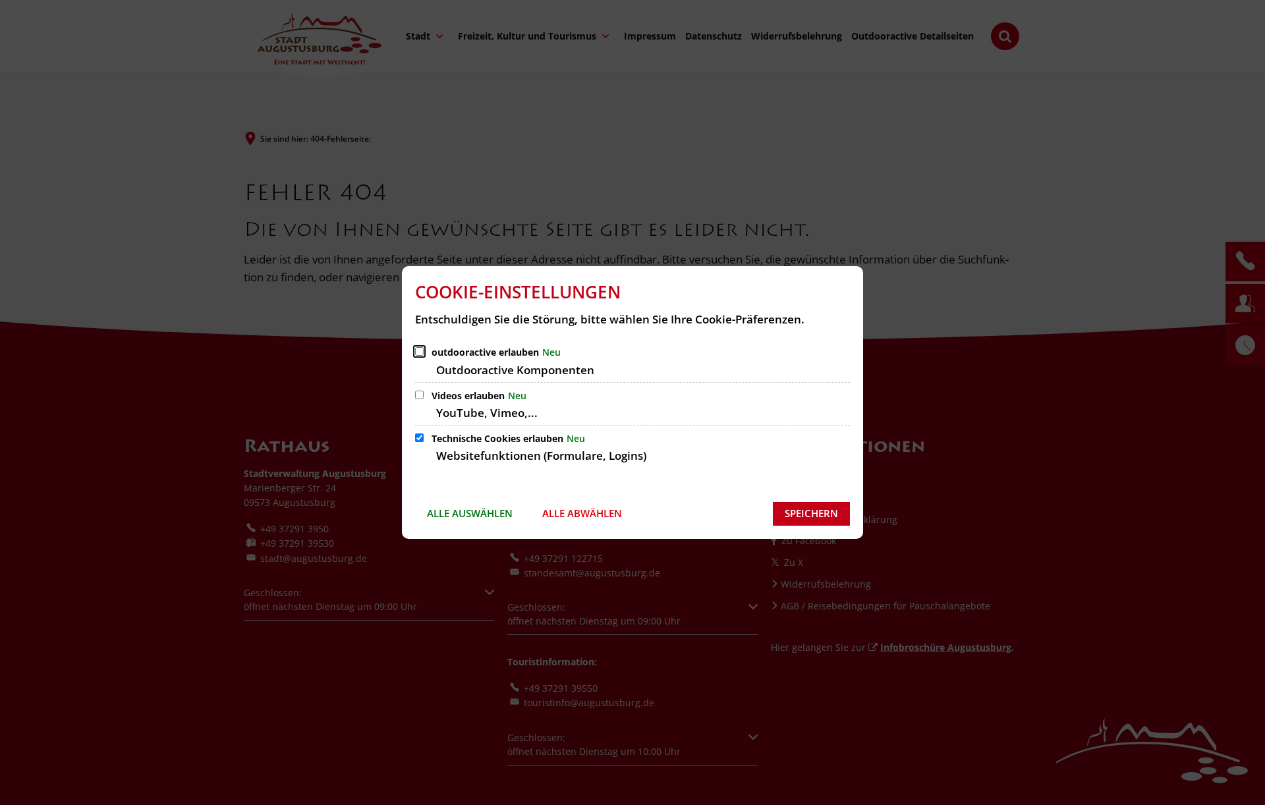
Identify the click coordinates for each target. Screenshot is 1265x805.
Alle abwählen (582, 513)
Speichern (811, 513)
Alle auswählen (470, 513)
